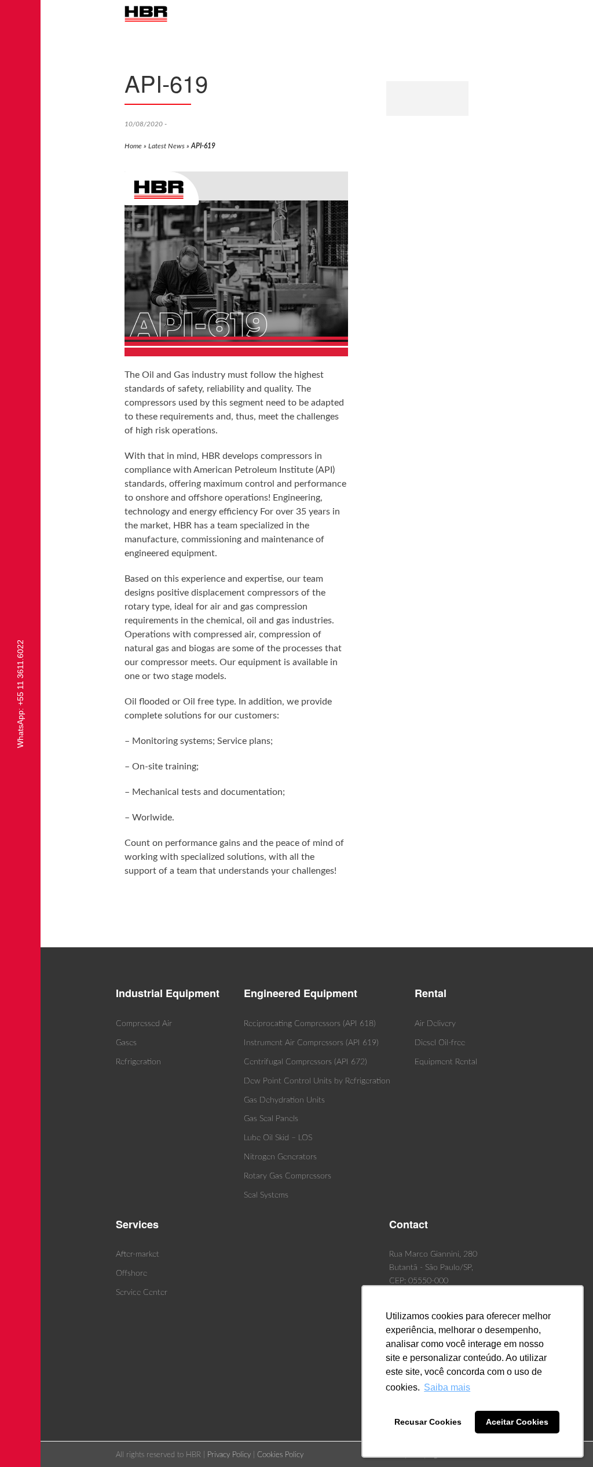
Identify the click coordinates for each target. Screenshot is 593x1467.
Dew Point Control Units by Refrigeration (317, 1081)
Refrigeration (138, 1062)
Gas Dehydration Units (284, 1100)
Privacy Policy (229, 1455)
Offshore (131, 1273)
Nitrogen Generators (280, 1157)
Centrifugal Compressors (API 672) (305, 1062)
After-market (137, 1254)
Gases (126, 1043)
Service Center (141, 1293)
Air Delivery (435, 1024)
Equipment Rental (446, 1062)
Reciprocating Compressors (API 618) (310, 1024)
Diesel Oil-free (440, 1043)
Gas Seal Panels (271, 1119)
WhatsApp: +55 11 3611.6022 (20, 694)
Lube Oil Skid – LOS (278, 1138)
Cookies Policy (280, 1455)
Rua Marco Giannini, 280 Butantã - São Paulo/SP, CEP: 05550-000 (433, 1267)
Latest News (166, 146)
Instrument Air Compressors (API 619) (311, 1043)
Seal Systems (266, 1195)
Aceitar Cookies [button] (517, 1421)
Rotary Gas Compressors (287, 1176)
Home (133, 146)
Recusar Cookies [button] (428, 1421)
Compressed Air (144, 1024)
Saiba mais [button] (447, 1387)
